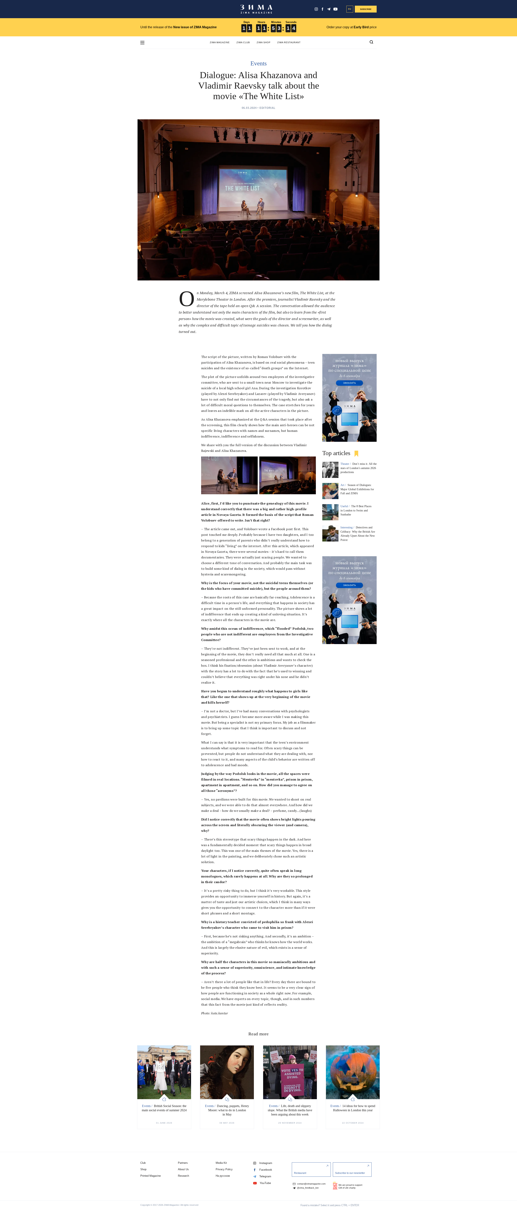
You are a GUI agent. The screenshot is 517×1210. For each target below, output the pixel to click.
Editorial (267, 107)
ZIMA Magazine (220, 42)
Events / (147, 1106)
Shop (143, 1169)
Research (183, 1175)
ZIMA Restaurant (289, 42)
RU (349, 9)
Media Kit (221, 1162)
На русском (223, 1175)
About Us (183, 1169)
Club (143, 1162)
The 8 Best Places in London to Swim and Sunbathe (355, 510)
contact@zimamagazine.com (311, 1184)
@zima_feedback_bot (307, 1188)
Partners (183, 1162)
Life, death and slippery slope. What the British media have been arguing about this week (290, 1110)
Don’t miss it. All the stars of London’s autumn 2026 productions (358, 468)
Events (258, 63)
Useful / (345, 506)
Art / (343, 485)
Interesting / (347, 527)
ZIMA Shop (263, 42)
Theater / (346, 463)
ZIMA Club (243, 42)
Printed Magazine (150, 1175)
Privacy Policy (224, 1169)
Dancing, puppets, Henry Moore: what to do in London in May (228, 1110)
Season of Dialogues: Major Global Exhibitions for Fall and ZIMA (357, 489)
